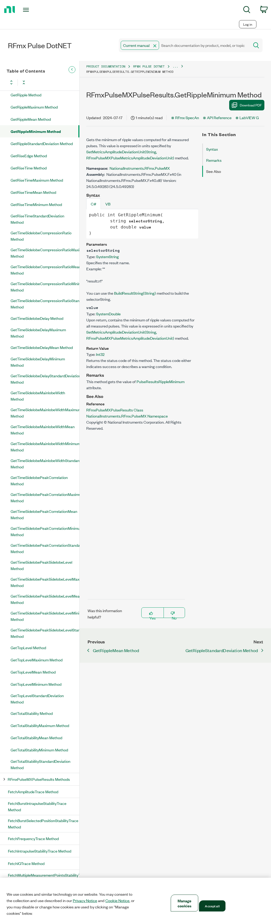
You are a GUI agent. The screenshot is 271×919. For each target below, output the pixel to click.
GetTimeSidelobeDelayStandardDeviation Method (45, 379)
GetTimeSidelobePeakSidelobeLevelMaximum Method (45, 582)
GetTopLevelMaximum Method (36, 659)
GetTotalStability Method (32, 713)
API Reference (219, 117)
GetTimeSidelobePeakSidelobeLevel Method (41, 565)
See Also (213, 171)
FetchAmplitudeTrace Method (33, 791)
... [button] (175, 66)
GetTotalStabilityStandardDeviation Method (40, 764)
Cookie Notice (117, 900)
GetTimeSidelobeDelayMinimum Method (38, 362)
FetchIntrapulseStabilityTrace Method (39, 851)
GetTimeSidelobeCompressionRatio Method (41, 236)
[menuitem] (247, 10)
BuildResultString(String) (135, 293)
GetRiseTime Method (29, 168)
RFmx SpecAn (187, 117)
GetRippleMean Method (31, 119)
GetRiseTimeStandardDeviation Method (37, 219)
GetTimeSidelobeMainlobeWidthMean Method (43, 430)
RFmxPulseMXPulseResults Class (114, 410)
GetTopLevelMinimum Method (36, 684)
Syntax (212, 149)
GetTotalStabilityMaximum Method (40, 725)
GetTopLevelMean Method (33, 672)
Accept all (212, 905)
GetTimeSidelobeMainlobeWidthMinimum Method (45, 446)
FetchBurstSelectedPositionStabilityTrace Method (43, 824)
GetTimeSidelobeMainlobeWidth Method (38, 396)
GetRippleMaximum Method (34, 107)
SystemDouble (108, 313)
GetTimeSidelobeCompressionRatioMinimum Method (45, 287)
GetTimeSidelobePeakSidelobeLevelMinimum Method (45, 616)
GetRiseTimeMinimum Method (36, 204)
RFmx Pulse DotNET (149, 66)
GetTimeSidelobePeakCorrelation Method (39, 480)
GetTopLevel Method (28, 647)
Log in (247, 24)
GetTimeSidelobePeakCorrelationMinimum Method (45, 531)
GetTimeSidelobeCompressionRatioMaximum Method (45, 253)
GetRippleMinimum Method (36, 131)
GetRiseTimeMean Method (33, 192)
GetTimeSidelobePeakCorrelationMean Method (44, 514)
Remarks (214, 160)
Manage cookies (185, 903)
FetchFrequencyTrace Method (33, 838)
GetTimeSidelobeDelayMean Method (42, 347)
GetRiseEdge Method (29, 155)
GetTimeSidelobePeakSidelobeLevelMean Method (45, 599)
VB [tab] (107, 204)
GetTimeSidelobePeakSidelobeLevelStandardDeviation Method (45, 633)
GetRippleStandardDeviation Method (42, 143)
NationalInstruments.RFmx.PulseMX (140, 168)
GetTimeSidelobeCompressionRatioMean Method (45, 270)
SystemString (107, 256)
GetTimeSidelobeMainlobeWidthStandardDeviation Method (45, 463)
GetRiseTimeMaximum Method (37, 180)
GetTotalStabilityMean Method (36, 737)
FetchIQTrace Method (26, 863)
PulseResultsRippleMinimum (160, 381)
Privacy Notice (85, 900)
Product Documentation (105, 66)
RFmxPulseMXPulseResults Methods (39, 779)
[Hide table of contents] (72, 69)
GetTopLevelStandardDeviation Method (37, 699)
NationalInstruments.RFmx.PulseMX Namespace (127, 416)
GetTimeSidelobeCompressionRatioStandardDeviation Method (45, 304)
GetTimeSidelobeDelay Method (37, 318)
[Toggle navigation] (35, 10)
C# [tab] (93, 204)
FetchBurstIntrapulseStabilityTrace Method (37, 806)
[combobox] (184, 45)
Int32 (100, 354)
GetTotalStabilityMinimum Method (39, 749)
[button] (154, 45)
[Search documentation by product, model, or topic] (255, 45)
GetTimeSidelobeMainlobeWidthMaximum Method (45, 413)
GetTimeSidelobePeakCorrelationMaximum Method (45, 497)
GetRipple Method (26, 94)
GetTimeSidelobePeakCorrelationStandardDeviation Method (45, 548)
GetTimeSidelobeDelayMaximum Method (38, 333)
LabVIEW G (249, 117)
